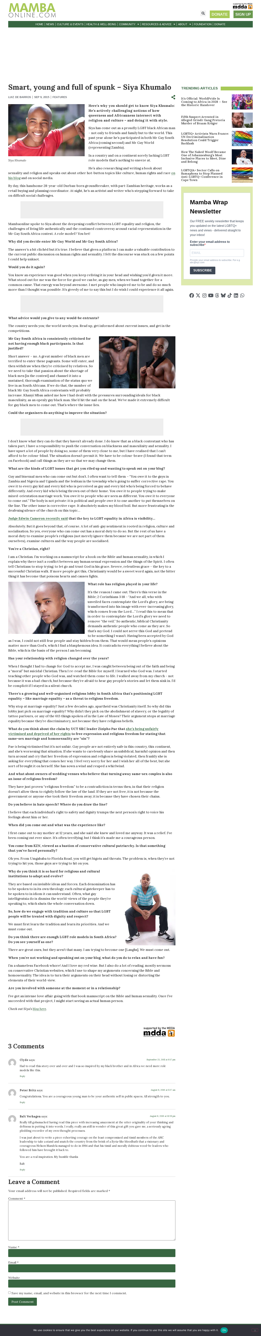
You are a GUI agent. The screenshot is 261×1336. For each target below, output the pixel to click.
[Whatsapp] (242, 295)
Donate (219, 24)
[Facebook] (191, 295)
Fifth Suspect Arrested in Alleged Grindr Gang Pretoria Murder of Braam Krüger (203, 120)
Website (14, 1277)
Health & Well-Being (101, 24)
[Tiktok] (229, 295)
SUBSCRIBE (202, 270)
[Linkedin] (235, 295)
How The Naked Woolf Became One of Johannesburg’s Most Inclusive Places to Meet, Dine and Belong (203, 156)
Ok (224, 1330)
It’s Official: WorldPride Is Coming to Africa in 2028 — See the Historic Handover (204, 102)
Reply (22, 1076)
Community (127, 24)
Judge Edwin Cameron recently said (38, 518)
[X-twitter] (198, 295)
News (50, 24)
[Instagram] (204, 295)
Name (13, 1247)
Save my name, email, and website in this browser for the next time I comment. (69, 1293)
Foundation (203, 24)
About (182, 24)
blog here (39, 1009)
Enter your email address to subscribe (210, 243)
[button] (203, 13)
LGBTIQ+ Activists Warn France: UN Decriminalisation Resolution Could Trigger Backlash (205, 138)
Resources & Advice (157, 24)
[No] (255, 1330)
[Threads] (217, 295)
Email (13, 1262)
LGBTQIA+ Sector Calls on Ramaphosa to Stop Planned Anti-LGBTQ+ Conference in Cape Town (202, 175)
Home (39, 24)
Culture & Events (70, 24)
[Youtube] (210, 295)
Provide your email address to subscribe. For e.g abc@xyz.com (215, 261)
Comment (16, 1198)
